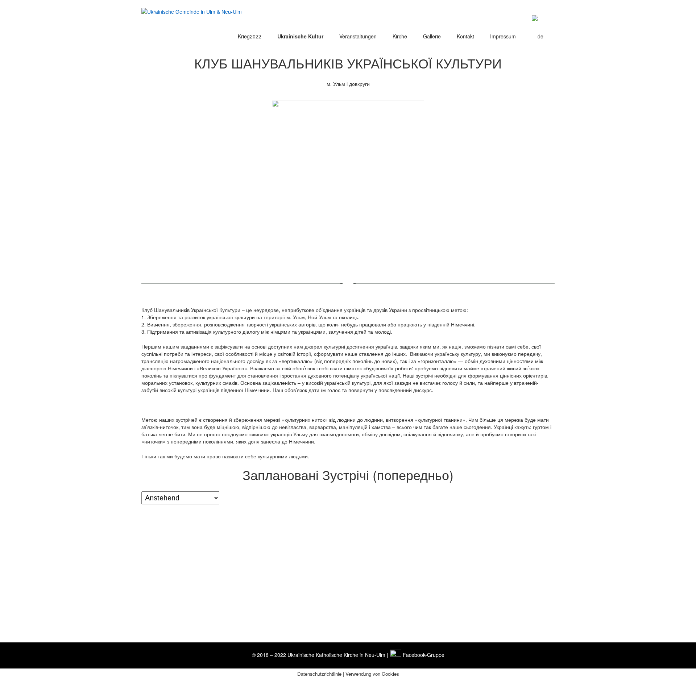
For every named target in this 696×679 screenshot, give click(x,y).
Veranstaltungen (358, 36)
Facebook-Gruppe (422, 654)
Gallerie (432, 36)
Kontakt (465, 36)
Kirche (400, 36)
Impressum (503, 36)
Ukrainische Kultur (300, 36)
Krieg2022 (249, 36)
